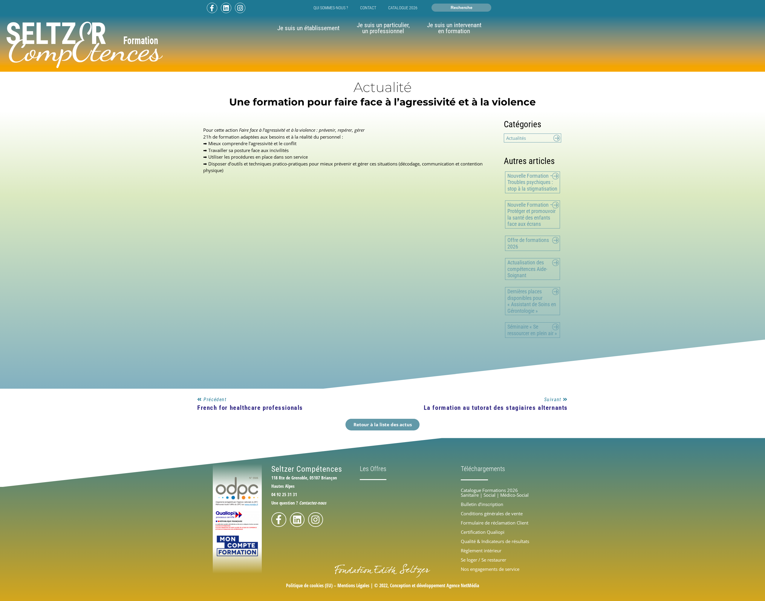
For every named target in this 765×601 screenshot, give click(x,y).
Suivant (553, 399)
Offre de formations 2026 (528, 243)
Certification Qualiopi (482, 532)
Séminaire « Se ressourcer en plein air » (532, 330)
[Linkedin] (226, 8)
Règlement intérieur (481, 551)
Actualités (516, 138)
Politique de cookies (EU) (309, 585)
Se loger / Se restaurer (483, 560)
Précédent (215, 399)
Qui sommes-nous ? (330, 7)
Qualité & (495, 541)
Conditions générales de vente (492, 513)
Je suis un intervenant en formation (454, 28)
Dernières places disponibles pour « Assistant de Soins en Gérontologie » (531, 301)
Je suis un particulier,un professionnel (383, 28)
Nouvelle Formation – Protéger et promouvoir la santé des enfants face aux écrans (531, 214)
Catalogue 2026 (402, 7)
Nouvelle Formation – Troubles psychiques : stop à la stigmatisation (532, 182)
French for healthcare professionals (250, 407)
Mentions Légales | (355, 585)
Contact (368, 7)
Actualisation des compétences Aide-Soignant (527, 268)
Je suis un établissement (308, 28)
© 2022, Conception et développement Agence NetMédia (426, 585)
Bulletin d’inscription (482, 504)
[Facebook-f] (212, 8)
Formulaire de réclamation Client (494, 523)
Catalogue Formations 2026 (489, 490)
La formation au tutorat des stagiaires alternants (496, 407)
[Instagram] (240, 8)
